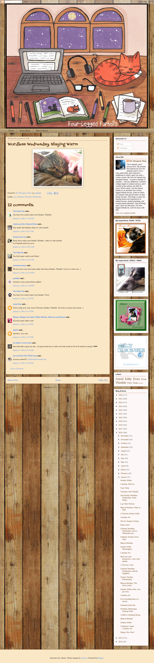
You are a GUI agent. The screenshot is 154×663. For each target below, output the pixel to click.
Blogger (101, 658)
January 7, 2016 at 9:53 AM (23, 350)
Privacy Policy (42, 131)
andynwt (84, 658)
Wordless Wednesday (33, 197)
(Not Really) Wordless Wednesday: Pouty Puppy (128, 497)
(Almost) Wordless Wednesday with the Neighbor (129, 571)
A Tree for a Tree (126, 565)
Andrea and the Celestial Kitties (25, 224)
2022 (121, 410)
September (125, 447)
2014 (121, 642)
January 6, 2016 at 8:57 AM (23, 231)
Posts (121, 144)
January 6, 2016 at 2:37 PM (23, 298)
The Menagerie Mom (137, 161)
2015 (121, 638)
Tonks (135, 383)
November (125, 440)
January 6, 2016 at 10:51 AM (23, 247)
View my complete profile (125, 213)
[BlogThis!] (50, 193)
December (125, 436)
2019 (121, 421)
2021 (121, 414)
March (123, 470)
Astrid (119, 379)
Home (11, 131)
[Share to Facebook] (55, 193)
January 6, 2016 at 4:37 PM (23, 311)
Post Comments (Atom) (63, 387)
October (124, 443)
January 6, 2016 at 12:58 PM (23, 285)
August (124, 451)
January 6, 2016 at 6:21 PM (23, 324)
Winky (141, 383)
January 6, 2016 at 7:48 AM (23, 218)
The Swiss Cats (19, 291)
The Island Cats (19, 211)
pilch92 (16, 330)
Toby (129, 383)
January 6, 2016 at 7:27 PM (23, 337)
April (123, 466)
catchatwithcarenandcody (36, 359)
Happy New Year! (127, 632)
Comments (123, 148)
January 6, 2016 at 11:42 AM (23, 260)
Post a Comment (17, 368)
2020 (121, 417)
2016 (121, 433)
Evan (136, 379)
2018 (121, 425)
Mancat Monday (126, 543)
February (124, 473)
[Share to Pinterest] (57, 193)
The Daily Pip (18, 252)
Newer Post (13, 380)
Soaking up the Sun (127, 605)
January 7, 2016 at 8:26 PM (23, 363)
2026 (121, 395)
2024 (121, 402)
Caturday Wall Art (127, 484)
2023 (121, 406)
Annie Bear (17, 304)
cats (14, 197)
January (124, 477)
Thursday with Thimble (129, 492)
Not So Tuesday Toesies (129, 521)
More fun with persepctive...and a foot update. (130, 559)
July (122, 455)
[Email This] (48, 193)
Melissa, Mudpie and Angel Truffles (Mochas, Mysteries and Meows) (39, 317)
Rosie (143, 379)
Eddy (128, 379)
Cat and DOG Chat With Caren (25, 355)
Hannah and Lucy (19, 237)
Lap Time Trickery (127, 504)
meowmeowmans (19, 265)
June (123, 458)
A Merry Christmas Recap (130, 615)
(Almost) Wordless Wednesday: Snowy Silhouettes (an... (128, 531)
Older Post (103, 380)
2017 (121, 429)
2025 (121, 399)
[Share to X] (52, 193)
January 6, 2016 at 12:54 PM (23, 273)
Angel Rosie (25, 131)
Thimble (20, 197)
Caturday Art (125, 517)
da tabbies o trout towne (22, 343)
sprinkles (16, 278)
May (123, 462)
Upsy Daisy (124, 488)
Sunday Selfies (126, 480)
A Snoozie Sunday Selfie (129, 514)
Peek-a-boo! (125, 525)
